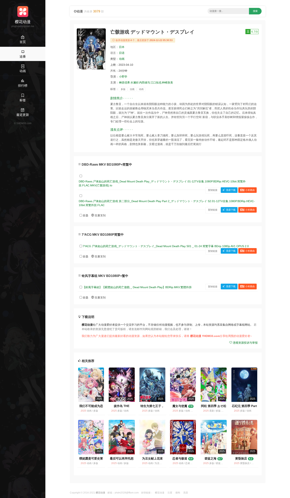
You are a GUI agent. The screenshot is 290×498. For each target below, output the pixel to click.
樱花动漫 (159, 492)
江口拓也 (156, 82)
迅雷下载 (231, 190)
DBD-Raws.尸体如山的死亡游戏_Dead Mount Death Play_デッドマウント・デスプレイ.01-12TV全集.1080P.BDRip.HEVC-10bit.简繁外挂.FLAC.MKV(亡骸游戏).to (162, 183)
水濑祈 (134, 82)
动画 (121, 58)
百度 (169, 492)
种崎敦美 (167, 82)
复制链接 (212, 190)
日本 (121, 47)
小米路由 (250, 190)
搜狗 (177, 492)
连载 (132, 89)
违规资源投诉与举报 (245, 342)
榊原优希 (124, 82)
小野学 (123, 76)
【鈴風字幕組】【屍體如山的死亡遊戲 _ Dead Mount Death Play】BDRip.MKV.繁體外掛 (137, 287)
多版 (123, 89)
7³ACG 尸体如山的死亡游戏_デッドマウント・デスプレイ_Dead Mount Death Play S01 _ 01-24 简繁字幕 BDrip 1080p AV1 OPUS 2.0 (166, 246)
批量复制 (100, 215)
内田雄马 (144, 82)
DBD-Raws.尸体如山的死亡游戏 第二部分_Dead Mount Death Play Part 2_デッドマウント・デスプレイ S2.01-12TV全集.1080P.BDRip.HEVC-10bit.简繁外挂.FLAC (167, 203)
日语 (121, 52)
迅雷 (185, 492)
